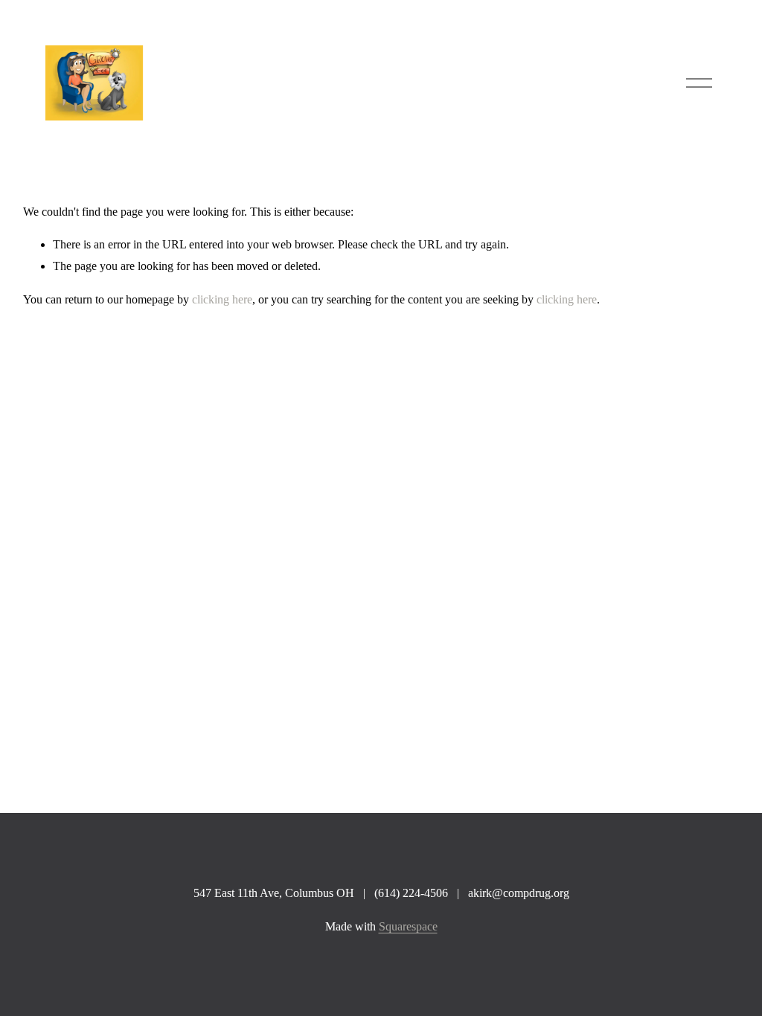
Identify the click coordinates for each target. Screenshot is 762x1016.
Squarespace (408, 926)
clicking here (222, 299)
